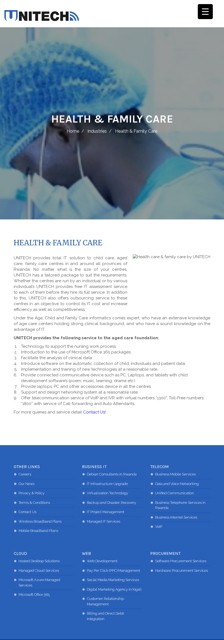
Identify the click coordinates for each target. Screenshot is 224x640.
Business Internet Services (176, 517)
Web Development (102, 561)
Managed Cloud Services (39, 570)
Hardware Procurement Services (181, 570)
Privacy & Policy (32, 493)
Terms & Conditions (34, 503)
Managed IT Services (103, 521)
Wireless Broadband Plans (40, 521)
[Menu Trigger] (205, 11)
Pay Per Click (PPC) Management (113, 570)
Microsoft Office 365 (34, 595)
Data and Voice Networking (177, 484)
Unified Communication (174, 493)
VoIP (158, 527)
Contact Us (27, 512)
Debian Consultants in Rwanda (112, 474)
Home (73, 131)
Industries (97, 131)
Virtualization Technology (107, 493)
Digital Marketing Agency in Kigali (114, 589)
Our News (26, 484)
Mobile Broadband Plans (38, 531)
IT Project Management (105, 512)
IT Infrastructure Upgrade (107, 484)
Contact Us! (94, 412)
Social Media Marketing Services (113, 580)
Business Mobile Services (175, 474)
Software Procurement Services (180, 561)
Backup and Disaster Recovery (111, 503)
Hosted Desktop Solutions (39, 561)
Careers (25, 474)
